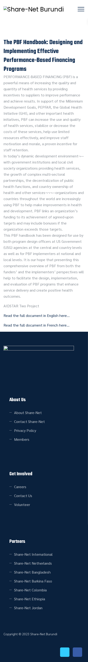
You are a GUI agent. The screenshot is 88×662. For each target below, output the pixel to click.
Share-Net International (33, 554)
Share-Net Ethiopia (29, 598)
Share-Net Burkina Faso (33, 580)
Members (21, 439)
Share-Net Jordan (28, 607)
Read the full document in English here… (37, 315)
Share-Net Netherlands (33, 563)
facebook (77, 652)
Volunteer (22, 504)
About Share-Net (28, 412)
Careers (20, 486)
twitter (64, 652)
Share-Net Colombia (30, 589)
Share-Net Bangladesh (32, 572)
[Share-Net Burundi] (34, 9)
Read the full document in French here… (36, 325)
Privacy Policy (25, 430)
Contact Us (23, 495)
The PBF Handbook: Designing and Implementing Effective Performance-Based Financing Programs (43, 56)
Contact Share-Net (29, 421)
